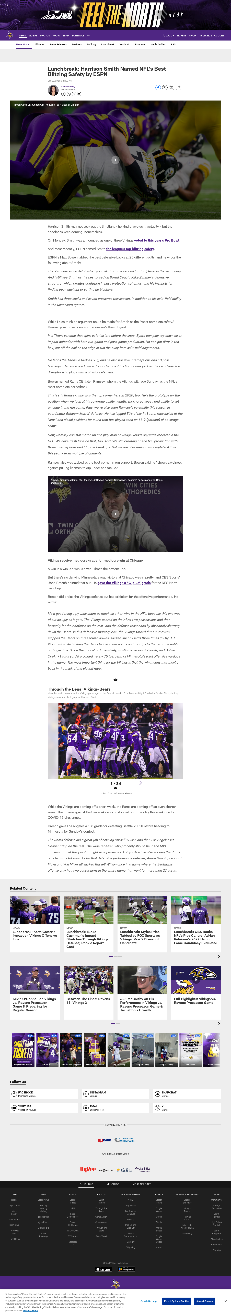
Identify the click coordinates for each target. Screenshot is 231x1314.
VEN (73, 1208)
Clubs (159, 1247)
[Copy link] (178, 88)
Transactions (14, 1219)
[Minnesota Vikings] (115, 1285)
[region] (115, 1301)
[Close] (225, 1301)
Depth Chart (14, 1205)
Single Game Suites (159, 1239)
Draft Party (187, 1233)
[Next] (140, 783)
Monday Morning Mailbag (43, 1208)
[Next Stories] (215, 1050)
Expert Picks (43, 1228)
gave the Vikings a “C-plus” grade (124, 583)
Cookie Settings (149, 1301)
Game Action (101, 1217)
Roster (14, 1200)
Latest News (43, 1200)
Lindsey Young (68, 86)
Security (130, 1242)
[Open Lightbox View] (115, 750)
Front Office (14, 1239)
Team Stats (14, 1225)
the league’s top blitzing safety (130, 249)
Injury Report (43, 1222)
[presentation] (219, 957)
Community (216, 1200)
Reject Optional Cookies (176, 1301)
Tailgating (130, 1247)
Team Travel (101, 1236)
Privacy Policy (30, 1310)
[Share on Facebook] (158, 89)
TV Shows (72, 1236)
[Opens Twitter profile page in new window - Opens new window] (69, 94)
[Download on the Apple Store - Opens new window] (103, 1269)
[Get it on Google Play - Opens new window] (126, 1271)
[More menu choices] (88, 35)
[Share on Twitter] (165, 89)
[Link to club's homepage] (9, 35)
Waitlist (159, 1222)
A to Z (130, 1200)
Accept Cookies (205, 1301)
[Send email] (171, 89)
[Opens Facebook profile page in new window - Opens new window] (63, 94)
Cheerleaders (101, 1222)
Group (159, 1217)
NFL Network (72, 1230)
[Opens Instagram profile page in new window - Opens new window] (74, 94)
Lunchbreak (43, 1217)
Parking (130, 1219)
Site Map (217, 1250)
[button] (115, 160)
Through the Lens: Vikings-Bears (79, 688)
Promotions (216, 1244)
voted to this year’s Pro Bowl (156, 240)
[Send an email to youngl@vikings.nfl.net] (79, 94)
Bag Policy (131, 1205)
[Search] (163, 35)
